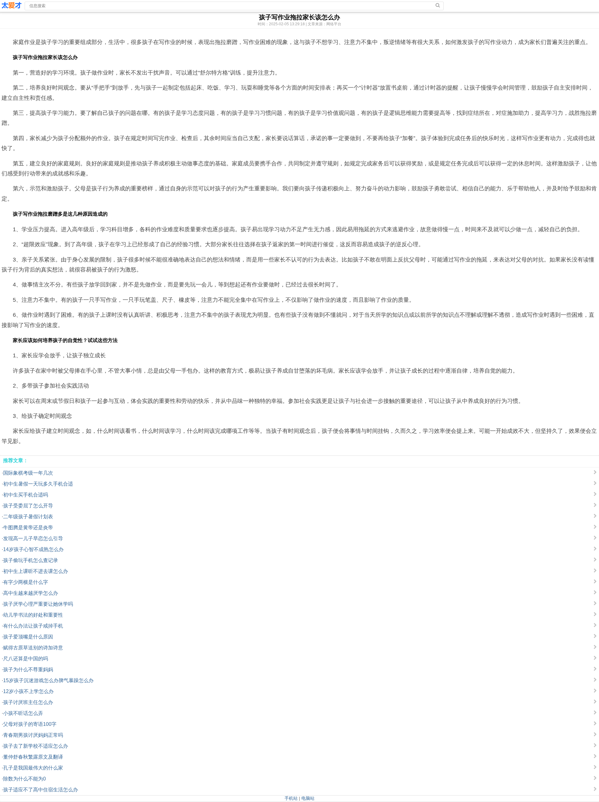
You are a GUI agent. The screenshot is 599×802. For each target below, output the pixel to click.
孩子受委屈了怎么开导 (28, 505)
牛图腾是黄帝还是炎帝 (28, 527)
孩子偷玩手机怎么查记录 (30, 560)
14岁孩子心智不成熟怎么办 (33, 549)
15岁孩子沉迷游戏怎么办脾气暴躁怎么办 (48, 680)
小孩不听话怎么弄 (23, 713)
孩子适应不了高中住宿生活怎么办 (40, 789)
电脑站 (307, 798)
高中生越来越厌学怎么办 (30, 593)
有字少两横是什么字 (25, 582)
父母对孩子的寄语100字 (29, 724)
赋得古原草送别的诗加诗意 (33, 647)
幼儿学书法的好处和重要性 (33, 615)
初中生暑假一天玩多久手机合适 (38, 484)
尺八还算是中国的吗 (25, 658)
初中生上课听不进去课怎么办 (35, 571)
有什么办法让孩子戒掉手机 (33, 625)
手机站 (291, 798)
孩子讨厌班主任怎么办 (28, 702)
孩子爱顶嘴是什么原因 (28, 636)
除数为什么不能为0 (24, 778)
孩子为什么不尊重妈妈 (28, 669)
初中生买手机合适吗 (25, 494)
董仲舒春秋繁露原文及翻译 (33, 757)
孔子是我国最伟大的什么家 (33, 767)
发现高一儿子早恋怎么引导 (33, 538)
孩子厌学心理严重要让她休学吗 (38, 604)
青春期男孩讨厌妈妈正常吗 (33, 735)
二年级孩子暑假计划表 (28, 516)
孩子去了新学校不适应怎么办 (35, 746)
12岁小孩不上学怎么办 (28, 691)
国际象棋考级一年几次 (28, 473)
